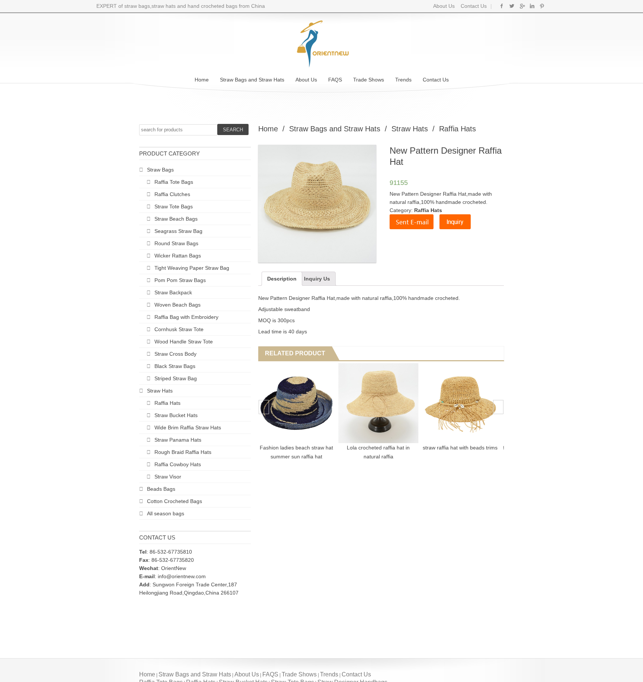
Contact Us (473, 6)
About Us (444, 6)
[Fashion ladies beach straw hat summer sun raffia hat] (380, 403)
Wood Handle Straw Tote (183, 342)
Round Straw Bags (176, 243)
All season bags (165, 513)
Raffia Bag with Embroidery (186, 317)
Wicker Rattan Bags (177, 256)
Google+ (522, 6)
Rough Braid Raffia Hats (182, 452)
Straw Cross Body (175, 354)
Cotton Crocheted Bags (174, 501)
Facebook (501, 6)
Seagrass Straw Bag (178, 231)
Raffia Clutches (172, 194)
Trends (403, 80)
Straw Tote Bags (173, 206)
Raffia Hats (167, 403)
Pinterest (542, 6)
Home (202, 80)
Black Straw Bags (174, 366)
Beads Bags (161, 489)
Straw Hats (160, 391)
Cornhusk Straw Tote (179, 329)
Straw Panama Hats (177, 440)
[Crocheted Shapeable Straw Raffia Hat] (299, 403)
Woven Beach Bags (177, 305)
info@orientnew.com (182, 576)
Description (282, 279)
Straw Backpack (173, 292)
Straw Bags (160, 170)
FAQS (335, 80)
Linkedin (532, 6)
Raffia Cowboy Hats (177, 464)
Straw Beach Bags (176, 219)
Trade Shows (368, 80)
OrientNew (173, 568)
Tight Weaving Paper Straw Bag (191, 268)
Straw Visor (167, 477)
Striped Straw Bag (175, 378)
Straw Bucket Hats (176, 415)
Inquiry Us (317, 279)
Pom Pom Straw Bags (180, 280)
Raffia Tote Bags (173, 182)
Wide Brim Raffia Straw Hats (187, 427)
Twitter (511, 6)
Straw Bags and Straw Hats (252, 80)
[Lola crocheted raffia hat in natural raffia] (462, 403)
